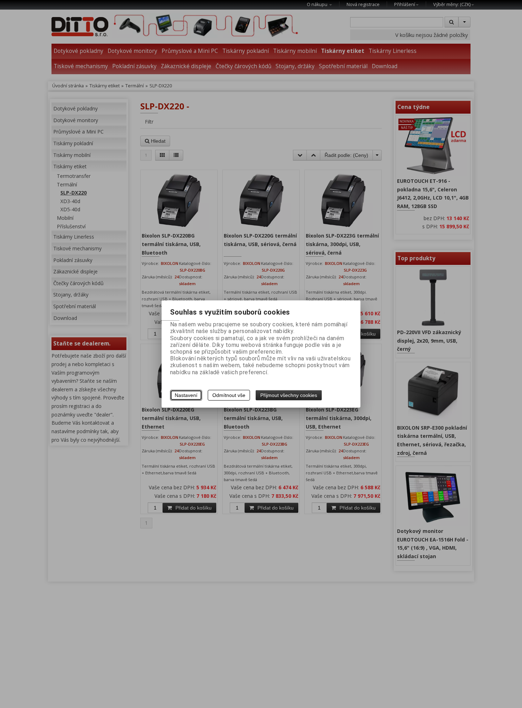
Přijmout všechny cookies (288, 395)
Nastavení (186, 395)
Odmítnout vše (228, 395)
